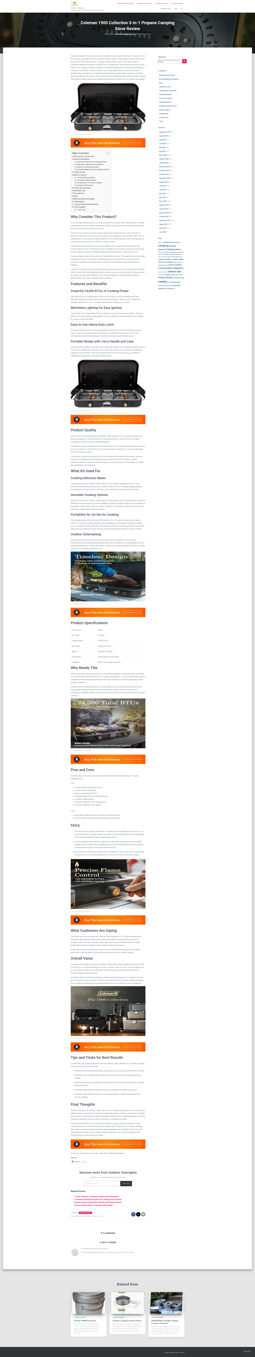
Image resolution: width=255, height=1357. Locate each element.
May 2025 (162, 147)
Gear (172, 259)
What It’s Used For (80, 175)
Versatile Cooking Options (86, 180)
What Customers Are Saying (83, 199)
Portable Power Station (176, 275)
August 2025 (163, 136)
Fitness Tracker (162, 256)
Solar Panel (169, 285)
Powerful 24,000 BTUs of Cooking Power (91, 162)
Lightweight (161, 265)
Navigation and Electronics (168, 106)
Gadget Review (178, 256)
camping (163, 245)
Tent (175, 285)
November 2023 (164, 213)
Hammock (164, 262)
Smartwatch (162, 285)
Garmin (168, 259)
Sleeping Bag (175, 282)
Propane (95, 1216)
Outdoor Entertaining (85, 185)
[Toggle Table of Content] (106, 153)
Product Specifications (82, 188)
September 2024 (164, 178)
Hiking (170, 262)
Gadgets (161, 259)
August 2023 (163, 224)
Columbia (173, 252)
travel (165, 288)
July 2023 (162, 228)
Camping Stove (80, 1216)
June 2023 (162, 232)
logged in (92, 1248)
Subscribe (126, 1183)
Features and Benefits (81, 159)
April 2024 (162, 197)
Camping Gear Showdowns (125, 3)
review (101, 1216)
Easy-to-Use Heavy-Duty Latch (88, 167)
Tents (161, 121)
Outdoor (171, 265)
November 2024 (164, 170)
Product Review (165, 277)
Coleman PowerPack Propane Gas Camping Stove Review (98, 1199)
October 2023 (163, 216)
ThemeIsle (181, 1352)
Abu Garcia (161, 242)
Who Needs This (79, 191)
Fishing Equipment (165, 102)
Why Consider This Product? (84, 156)
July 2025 (162, 140)
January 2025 (163, 163)
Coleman (88, 1216)
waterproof (171, 288)
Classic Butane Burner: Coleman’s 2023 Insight (94, 1205)
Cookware (165, 254)
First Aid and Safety (165, 98)
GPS (159, 262)
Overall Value (79, 202)
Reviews (169, 282)
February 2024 (164, 205)
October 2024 (163, 174)
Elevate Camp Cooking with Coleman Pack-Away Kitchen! (98, 1202)
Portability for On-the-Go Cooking (89, 183)
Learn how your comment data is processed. (120, 1252)
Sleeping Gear (163, 113)
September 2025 (164, 132)
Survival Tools (166, 8)
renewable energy (178, 278)
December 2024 (164, 166)
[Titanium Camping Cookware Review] (127, 1303)
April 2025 (162, 151)
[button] (168, 3)
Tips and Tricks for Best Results (86, 204)
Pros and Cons (78, 193)
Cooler (171, 254)
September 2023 (164, 220)
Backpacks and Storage (144, 3)
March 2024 (163, 201)
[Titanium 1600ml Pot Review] (88, 1303)
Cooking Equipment (85, 1212)
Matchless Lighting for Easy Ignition (90, 164)
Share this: (82, 210)
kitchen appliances (177, 262)
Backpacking (176, 242)
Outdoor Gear (174, 271)
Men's (166, 265)
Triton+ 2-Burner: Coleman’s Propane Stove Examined (97, 1196)
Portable (166, 275)
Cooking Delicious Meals (86, 177)
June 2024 (162, 189)
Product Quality (79, 172)
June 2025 (162, 143)
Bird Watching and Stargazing (168, 79)
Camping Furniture (161, 3)
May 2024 (162, 193)
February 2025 (164, 159)
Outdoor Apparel (177, 3)
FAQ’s (75, 196)
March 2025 (163, 155)
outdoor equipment (174, 268)
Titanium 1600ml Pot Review (85, 1321)
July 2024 (162, 186)
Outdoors (160, 275)
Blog (176, 8)
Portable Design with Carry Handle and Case (93, 169)
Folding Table (170, 256)
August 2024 (163, 182)
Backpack (167, 242)
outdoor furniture (162, 272)
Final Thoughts (80, 207)
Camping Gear (173, 249)
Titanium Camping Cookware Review (127, 1321)
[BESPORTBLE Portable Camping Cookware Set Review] (166, 1303)
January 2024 (163, 209)
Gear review (178, 259)
